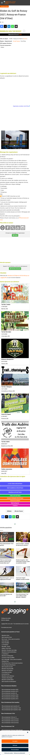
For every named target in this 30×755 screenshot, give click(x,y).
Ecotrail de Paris (5, 674)
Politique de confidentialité (19, 753)
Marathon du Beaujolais (7, 655)
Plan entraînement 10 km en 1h (9, 717)
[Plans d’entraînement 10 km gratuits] (7, 537)
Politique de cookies (8, 753)
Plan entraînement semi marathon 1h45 (11, 708)
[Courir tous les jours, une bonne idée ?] (7, 588)
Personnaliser (15, 749)
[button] (27, 732)
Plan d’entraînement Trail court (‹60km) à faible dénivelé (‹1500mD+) (22, 596)
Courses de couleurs (15, 500)
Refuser (15, 745)
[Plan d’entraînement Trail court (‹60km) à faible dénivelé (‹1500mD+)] (23, 588)
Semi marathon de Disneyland (9, 681)
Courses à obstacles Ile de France (15, 498)
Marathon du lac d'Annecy (8, 676)
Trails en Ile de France (15, 495)
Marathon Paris (5, 635)
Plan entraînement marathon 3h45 (10, 695)
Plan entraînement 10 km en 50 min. (10, 719)
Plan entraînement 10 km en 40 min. (10, 722)
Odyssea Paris (5, 661)
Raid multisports (15, 503)
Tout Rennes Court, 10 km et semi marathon (12, 663)
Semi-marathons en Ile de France (15, 487)
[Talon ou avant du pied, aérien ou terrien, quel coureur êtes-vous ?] (7, 553)
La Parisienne (5, 644)
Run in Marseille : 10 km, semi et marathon (12, 659)
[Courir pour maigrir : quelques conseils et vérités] (23, 571)
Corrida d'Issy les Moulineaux (8, 665)
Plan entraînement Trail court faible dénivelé (12, 730)
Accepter (15, 741)
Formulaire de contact (6, 627)
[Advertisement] (15, 60)
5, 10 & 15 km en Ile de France (15, 483)
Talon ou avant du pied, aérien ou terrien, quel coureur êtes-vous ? (5, 561)
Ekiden (9, 511)
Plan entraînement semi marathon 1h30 (11, 709)
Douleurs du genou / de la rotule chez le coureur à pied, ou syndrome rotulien (23, 561)
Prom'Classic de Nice (6, 672)
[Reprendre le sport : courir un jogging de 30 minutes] (7, 571)
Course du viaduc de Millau (8, 657)
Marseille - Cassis (6, 646)
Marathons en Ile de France (15, 492)
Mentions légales (5, 620)
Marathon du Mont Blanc (8, 679)
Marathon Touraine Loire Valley (9, 650)
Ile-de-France (19, 511)
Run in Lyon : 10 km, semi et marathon (11, 639)
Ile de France (16, 41)
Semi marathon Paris (7, 637)
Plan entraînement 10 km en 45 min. (10, 720)
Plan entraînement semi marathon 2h (10, 706)
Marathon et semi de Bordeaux (9, 652)
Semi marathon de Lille (7, 666)
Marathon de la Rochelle (7, 668)
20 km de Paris (5, 641)
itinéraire (25, 38)
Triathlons (15, 505)
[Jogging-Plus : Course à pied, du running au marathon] (10, 2)
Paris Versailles (5, 642)
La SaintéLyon (5, 653)
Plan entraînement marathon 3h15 (10, 698)
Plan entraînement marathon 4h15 (10, 691)
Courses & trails (4, 6)
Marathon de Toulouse (7, 670)
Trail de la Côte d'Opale (7, 677)
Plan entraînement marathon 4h (9, 693)
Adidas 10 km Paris (6, 648)
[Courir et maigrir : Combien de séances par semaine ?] (23, 537)
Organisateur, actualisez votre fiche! (20, 106)
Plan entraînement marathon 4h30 (10, 689)
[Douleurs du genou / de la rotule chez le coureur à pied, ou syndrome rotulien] (23, 553)
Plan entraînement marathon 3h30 (10, 696)
